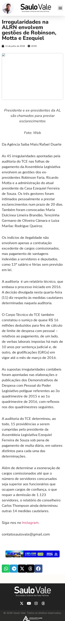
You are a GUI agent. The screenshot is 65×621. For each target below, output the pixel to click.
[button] (60, 8)
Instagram (30, 522)
